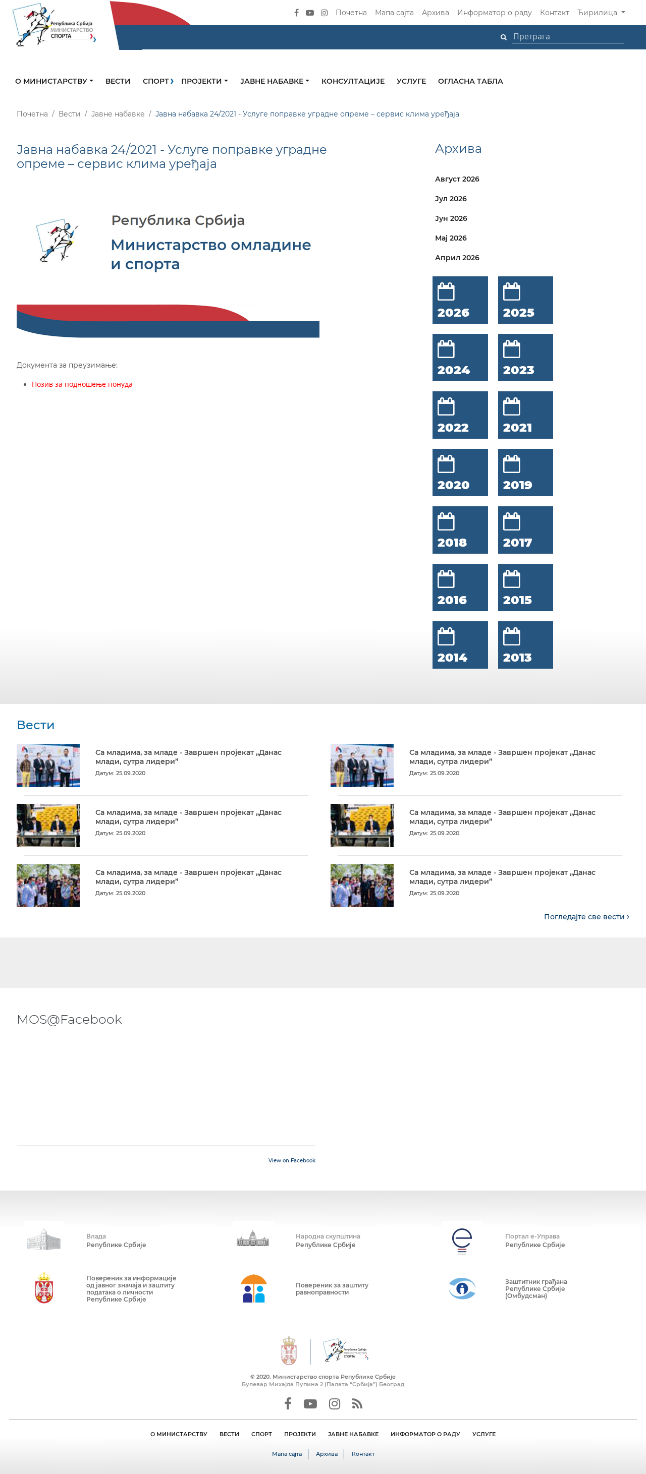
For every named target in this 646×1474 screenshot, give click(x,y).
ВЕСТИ (229, 1434)
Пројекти (202, 81)
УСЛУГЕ (484, 1434)
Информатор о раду (494, 12)
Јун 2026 (451, 218)
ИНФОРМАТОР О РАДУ (425, 1434)
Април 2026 (457, 257)
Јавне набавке (272, 81)
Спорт (156, 81)
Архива (435, 12)
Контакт (554, 12)
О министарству (52, 81)
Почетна (351, 12)
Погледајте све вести (585, 916)
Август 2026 (457, 179)
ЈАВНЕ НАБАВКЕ (353, 1434)
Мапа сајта (394, 12)
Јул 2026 (451, 198)
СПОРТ (261, 1434)
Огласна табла (470, 81)
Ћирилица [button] (598, 12)
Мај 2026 (451, 238)
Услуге (411, 81)
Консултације (353, 81)
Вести (118, 81)
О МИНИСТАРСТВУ (178, 1434)
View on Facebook (291, 1160)
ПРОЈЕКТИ (300, 1434)
